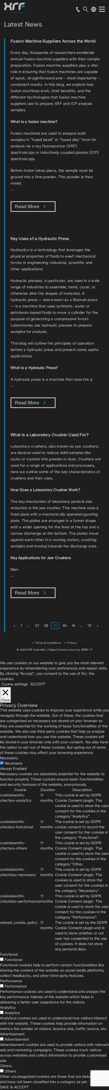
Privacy (72, 643)
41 (73, 625)
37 (37, 625)
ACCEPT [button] (37, 684)
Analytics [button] (7, 1007)
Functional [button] (9, 954)
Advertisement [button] (12, 1034)
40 (64, 625)
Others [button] (6, 1066)
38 (46, 625)
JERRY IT (87, 649)
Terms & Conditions (48, 643)
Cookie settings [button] (14, 684)
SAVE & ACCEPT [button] (14, 1087)
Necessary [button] (9, 758)
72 (90, 625)
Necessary (13, 763)
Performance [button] (11, 981)
